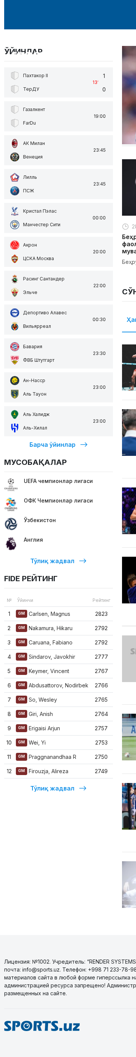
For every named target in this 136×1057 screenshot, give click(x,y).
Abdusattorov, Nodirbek (53, 685)
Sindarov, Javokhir (46, 656)
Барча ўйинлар (52, 444)
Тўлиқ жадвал (52, 561)
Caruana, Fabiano (45, 642)
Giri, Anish (35, 714)
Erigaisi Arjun (39, 728)
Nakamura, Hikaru (45, 628)
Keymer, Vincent (43, 671)
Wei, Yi (32, 742)
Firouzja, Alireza (43, 771)
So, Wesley (37, 699)
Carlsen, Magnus (44, 614)
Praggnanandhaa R (47, 757)
